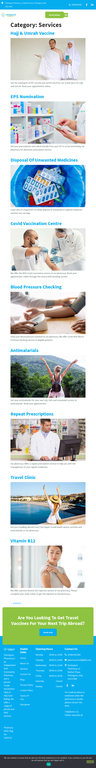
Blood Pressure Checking (36, 287)
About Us (24, 663)
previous (15, 603)
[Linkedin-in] (92, 4)
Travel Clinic (23, 477)
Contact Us (25, 674)
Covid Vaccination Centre (36, 223)
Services (24, 668)
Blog (22, 679)
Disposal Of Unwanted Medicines (44, 160)
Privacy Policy (26, 684)
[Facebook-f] (86, 4)
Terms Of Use (24, 697)
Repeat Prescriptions (32, 414)
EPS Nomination (27, 96)
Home (23, 658)
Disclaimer (25, 704)
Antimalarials (24, 350)
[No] (90, 761)
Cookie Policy (26, 690)
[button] (66, 15)
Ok (49, 764)
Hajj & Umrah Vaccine (32, 33)
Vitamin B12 (22, 541)
